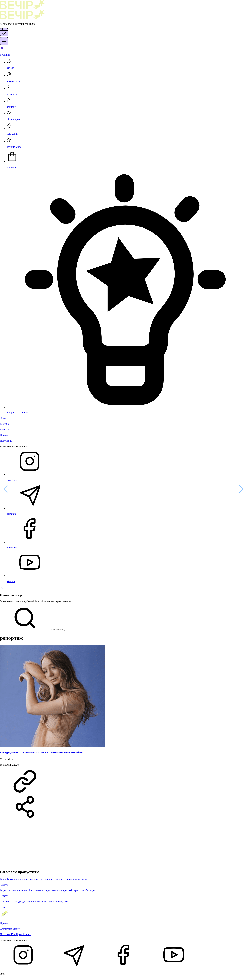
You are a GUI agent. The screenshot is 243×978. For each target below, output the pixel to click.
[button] (239, 489)
